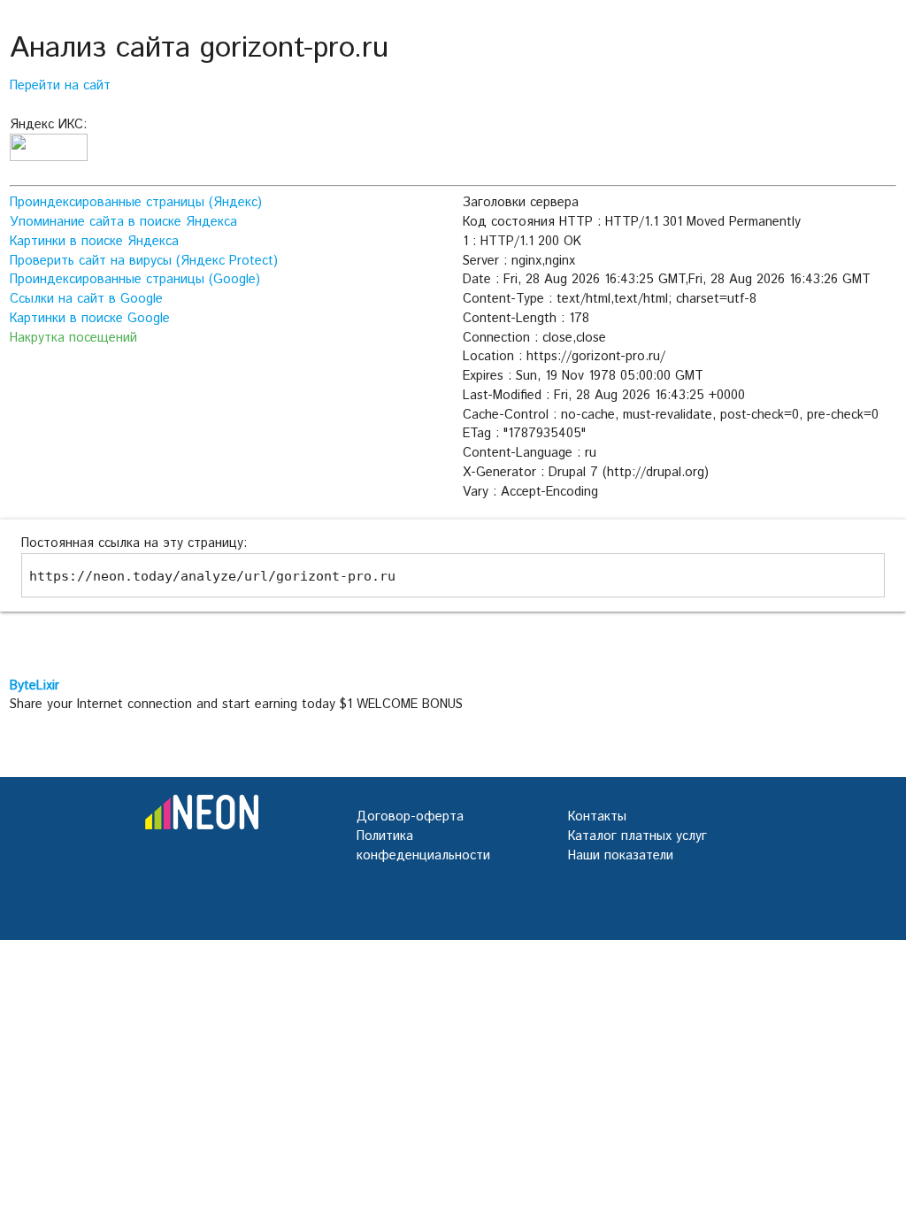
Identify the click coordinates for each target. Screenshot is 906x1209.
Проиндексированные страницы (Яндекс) (136, 202)
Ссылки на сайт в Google (86, 298)
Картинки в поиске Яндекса (94, 241)
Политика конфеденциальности (423, 846)
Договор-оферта (410, 816)
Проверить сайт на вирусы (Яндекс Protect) (144, 260)
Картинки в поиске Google (90, 318)
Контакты (597, 816)
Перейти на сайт (60, 85)
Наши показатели (620, 855)
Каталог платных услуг (637, 836)
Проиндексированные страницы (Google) (135, 279)
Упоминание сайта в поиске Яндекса (123, 221)
